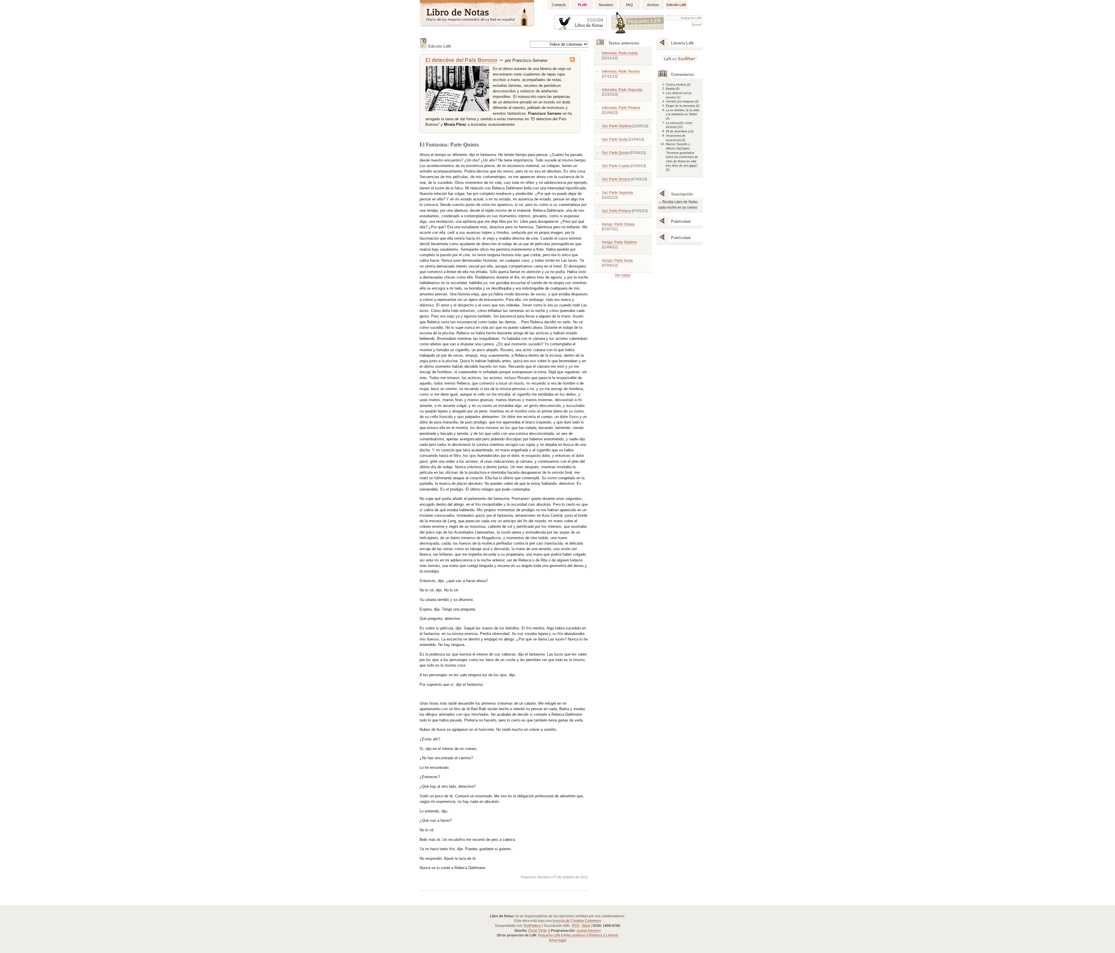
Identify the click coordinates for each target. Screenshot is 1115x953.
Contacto (559, 5)
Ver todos (623, 275)
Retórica (596, 935)
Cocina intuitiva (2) (678, 84)
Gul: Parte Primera (616, 211)
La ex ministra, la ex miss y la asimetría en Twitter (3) (682, 114)
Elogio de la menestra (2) (682, 105)
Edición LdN (676, 5)
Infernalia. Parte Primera (621, 108)
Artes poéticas (574, 935)
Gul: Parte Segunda (617, 193)
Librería (612, 935)
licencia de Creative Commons (577, 921)
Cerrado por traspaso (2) (682, 101)
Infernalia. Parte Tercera (621, 71)
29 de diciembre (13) (679, 131)
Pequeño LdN (549, 935)
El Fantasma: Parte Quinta (449, 144)
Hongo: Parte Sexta (617, 261)
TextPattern (532, 925)
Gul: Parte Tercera (616, 179)
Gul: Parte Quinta (615, 153)
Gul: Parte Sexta (614, 139)
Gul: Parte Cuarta (615, 166)
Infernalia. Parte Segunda (622, 90)
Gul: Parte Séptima (617, 126)
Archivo (653, 5)
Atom (586, 925)
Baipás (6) (672, 88)
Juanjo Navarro (588, 930)
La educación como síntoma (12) (679, 125)
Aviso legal (557, 940)
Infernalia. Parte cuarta (620, 53)
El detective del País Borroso (461, 60)
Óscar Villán (537, 930)
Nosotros (606, 5)
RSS (575, 925)
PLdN (582, 5)
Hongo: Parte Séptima (619, 242)
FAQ (629, 5)
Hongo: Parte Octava (618, 224)
